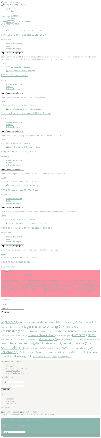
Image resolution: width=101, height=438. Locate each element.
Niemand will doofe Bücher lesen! (26, 228)
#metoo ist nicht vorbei (19, 189)
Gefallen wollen (91, 331)
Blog (8, 9)
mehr (3, 295)
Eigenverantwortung (44, 326)
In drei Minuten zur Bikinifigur (26, 113)
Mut (61, 339)
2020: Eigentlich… (14, 75)
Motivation (48, 339)
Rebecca (6, 21)
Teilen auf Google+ (13, 48)
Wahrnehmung (18, 356)
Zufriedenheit (42, 356)
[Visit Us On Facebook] (10, 412)
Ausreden (35, 322)
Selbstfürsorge (76, 343)
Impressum (10, 401)
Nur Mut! (15, 24)
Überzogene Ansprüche (62, 357)
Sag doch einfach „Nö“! (18, 151)
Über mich (10, 398)
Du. (12, 11)
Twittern (9, 46)
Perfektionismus (93, 340)
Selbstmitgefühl (34, 348)
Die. (12, 13)
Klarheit (7, 339)
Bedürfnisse (49, 322)
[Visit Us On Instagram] (29, 412)
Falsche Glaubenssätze (69, 331)
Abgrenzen (10, 322)
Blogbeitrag (5, 24)
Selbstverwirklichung (79, 348)
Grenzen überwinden (42, 335)
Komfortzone (20, 339)
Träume (42, 352)
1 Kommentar (26, 21)
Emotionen (73, 326)
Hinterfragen (85, 335)
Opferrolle (70, 339)
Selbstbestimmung (24, 343)
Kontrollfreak (32, 340)
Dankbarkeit (88, 322)
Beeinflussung (68, 322)
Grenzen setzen (18, 335)
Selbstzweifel (29, 352)
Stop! (25, 105)
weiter (12, 267)
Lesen (3, 26)
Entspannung (33, 331)
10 (8, 267)
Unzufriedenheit (77, 352)
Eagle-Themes (49, 414)
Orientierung (81, 340)
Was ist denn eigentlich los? (23, 34)
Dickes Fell (5, 327)
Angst (24, 322)
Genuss (5, 335)
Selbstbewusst (50, 343)
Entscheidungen (13, 331)
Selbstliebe (13, 347)
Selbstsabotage (54, 348)
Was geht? (8, 16)
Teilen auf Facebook (14, 44)
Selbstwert (10, 352)
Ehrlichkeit (16, 326)
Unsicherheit (56, 352)
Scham (5, 344)
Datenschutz (11, 403)
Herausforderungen (64, 336)
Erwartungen (46, 331)
